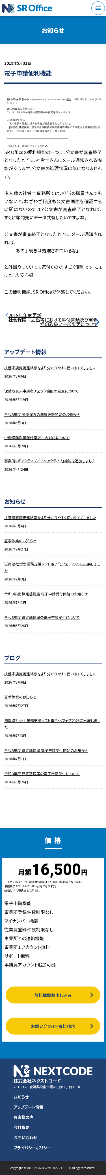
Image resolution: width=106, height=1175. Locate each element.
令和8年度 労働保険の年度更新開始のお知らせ (42, 414)
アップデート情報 (28, 1107)
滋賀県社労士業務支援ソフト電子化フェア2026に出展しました (52, 567)
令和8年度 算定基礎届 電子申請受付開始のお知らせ (46, 594)
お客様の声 (23, 1117)
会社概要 (21, 1127)
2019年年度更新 (24, 315)
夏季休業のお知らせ (20, 540)
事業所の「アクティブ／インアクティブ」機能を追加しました (49, 460)
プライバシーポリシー (32, 1147)
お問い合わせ (25, 1137)
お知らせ (21, 1097)
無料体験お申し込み (53, 995)
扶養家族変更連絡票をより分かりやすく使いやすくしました (50, 367)
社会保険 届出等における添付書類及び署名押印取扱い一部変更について (53, 322)
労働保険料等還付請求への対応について (37, 437)
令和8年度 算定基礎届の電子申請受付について (42, 617)
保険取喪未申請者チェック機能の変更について (41, 391)
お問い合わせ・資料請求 (53, 1026)
